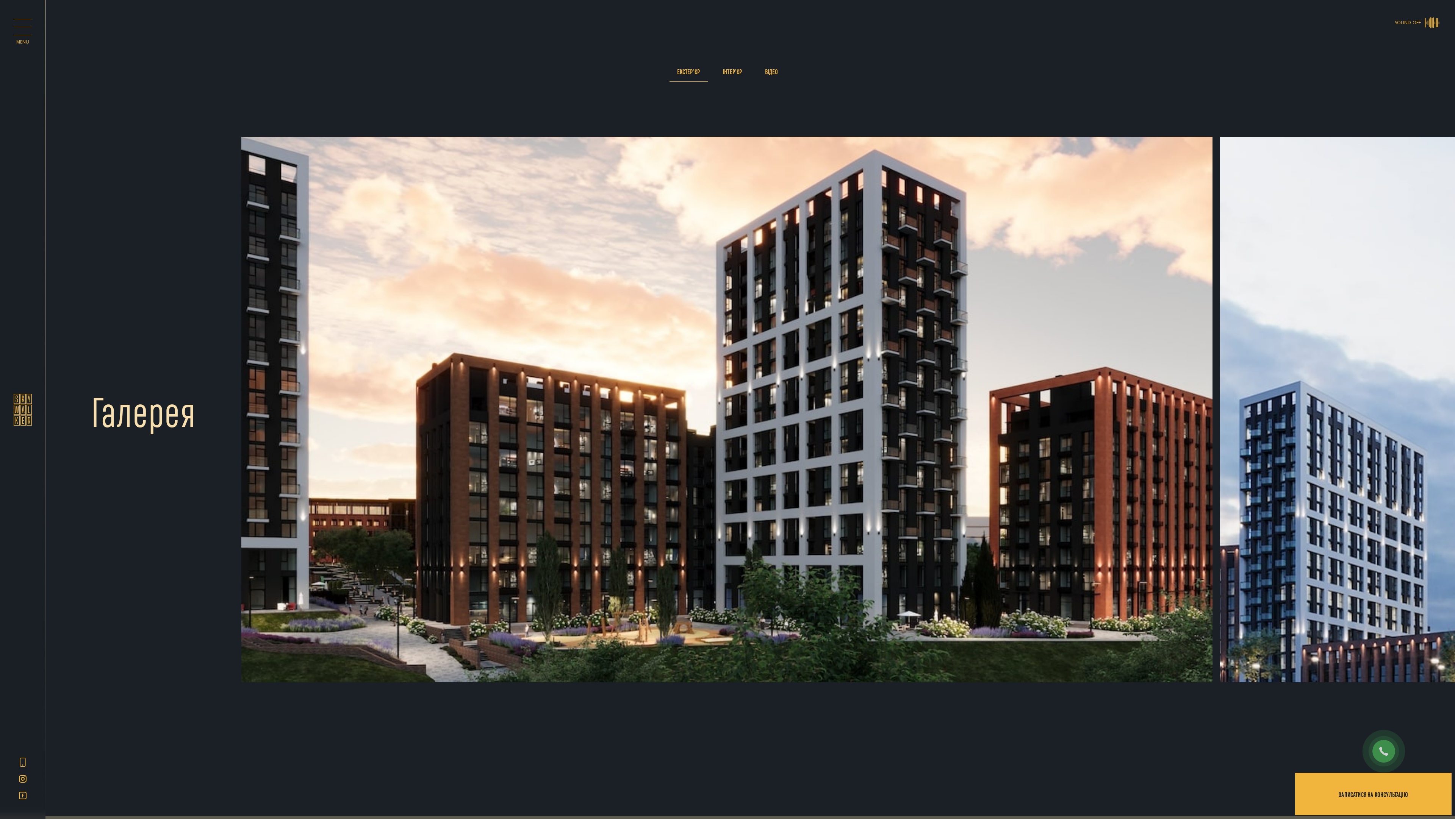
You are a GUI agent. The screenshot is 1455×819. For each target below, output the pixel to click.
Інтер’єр (732, 71)
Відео (771, 71)
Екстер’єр (688, 71)
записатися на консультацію (1373, 794)
